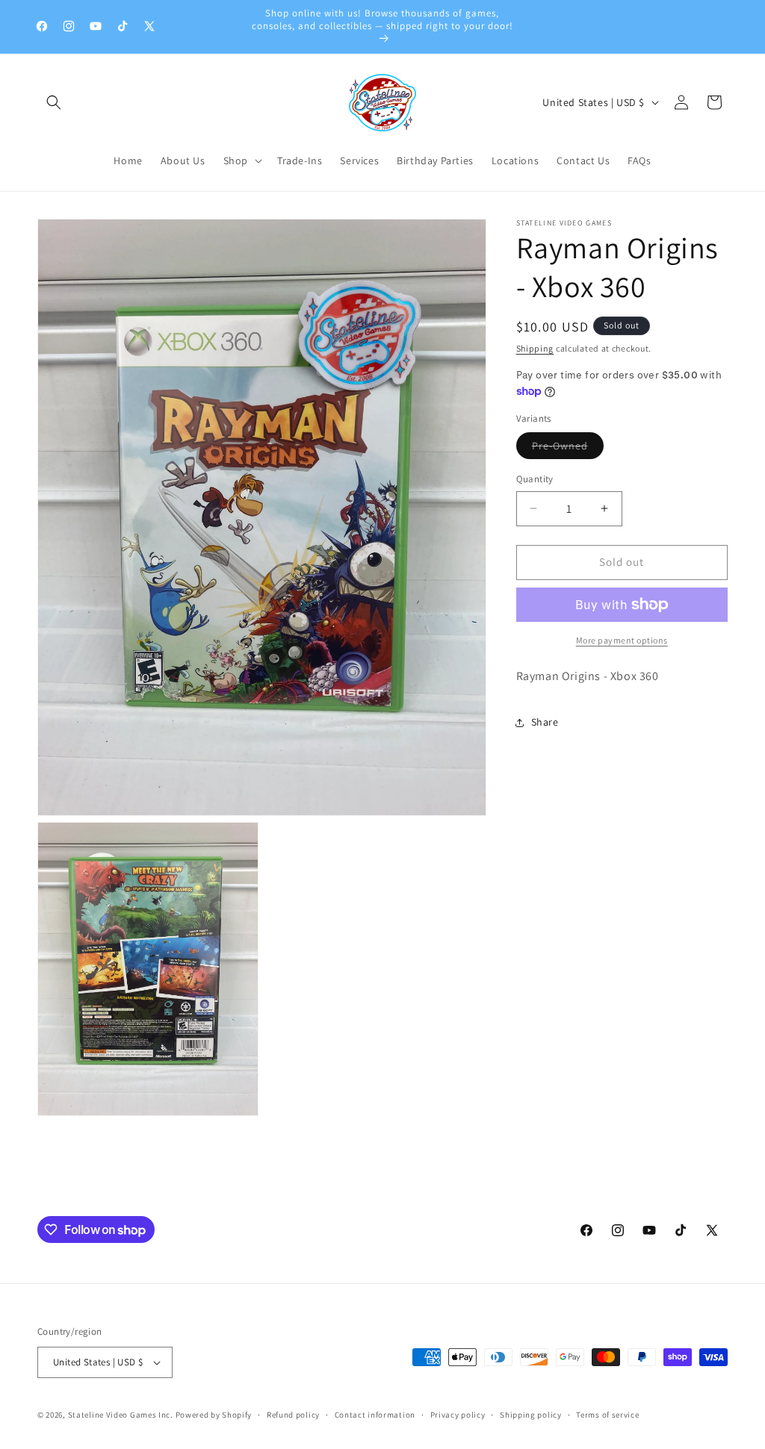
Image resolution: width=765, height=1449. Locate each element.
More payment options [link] (622, 640)
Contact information (375, 1414)
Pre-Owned (568, 448)
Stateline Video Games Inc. (120, 1414)
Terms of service (607, 1414)
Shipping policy (531, 1414)
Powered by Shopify (214, 1414)
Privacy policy (458, 1414)
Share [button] (545, 722)
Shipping (535, 348)
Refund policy (293, 1414)
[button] (53, 102)
